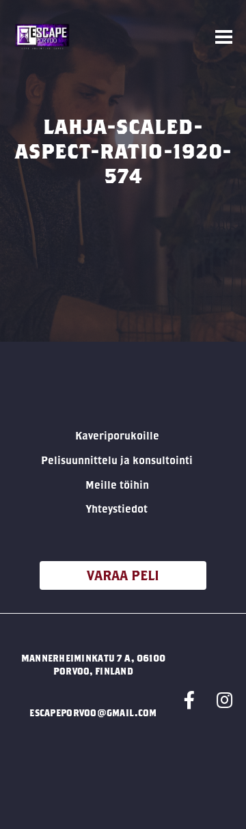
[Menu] (223, 37)
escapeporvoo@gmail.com (92, 712)
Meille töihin (117, 484)
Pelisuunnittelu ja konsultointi (117, 460)
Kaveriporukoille (117, 435)
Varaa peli (123, 575)
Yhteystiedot (117, 508)
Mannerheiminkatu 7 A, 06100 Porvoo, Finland (93, 665)
